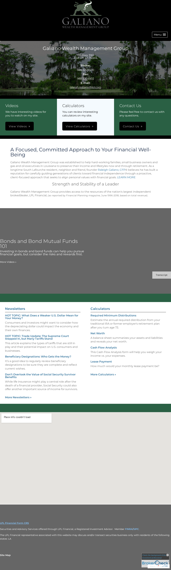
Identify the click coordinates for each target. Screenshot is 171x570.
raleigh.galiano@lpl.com (85, 87)
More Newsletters (18, 397)
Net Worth (98, 333)
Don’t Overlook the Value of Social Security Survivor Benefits (40, 376)
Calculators (100, 309)
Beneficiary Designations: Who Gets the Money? (38, 356)
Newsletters (15, 309)
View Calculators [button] (78, 126)
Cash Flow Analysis (104, 347)
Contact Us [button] (131, 126)
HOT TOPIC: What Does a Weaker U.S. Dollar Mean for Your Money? (41, 317)
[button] (160, 35)
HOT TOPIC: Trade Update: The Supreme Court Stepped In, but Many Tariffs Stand (37, 337)
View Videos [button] (18, 126)
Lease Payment (101, 361)
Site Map (5, 555)
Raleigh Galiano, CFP (111, 169)
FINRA (128, 529)
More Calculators (103, 374)
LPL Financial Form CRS (14, 523)
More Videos (8, 262)
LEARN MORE (126, 177)
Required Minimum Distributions (113, 315)
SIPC (136, 529)
